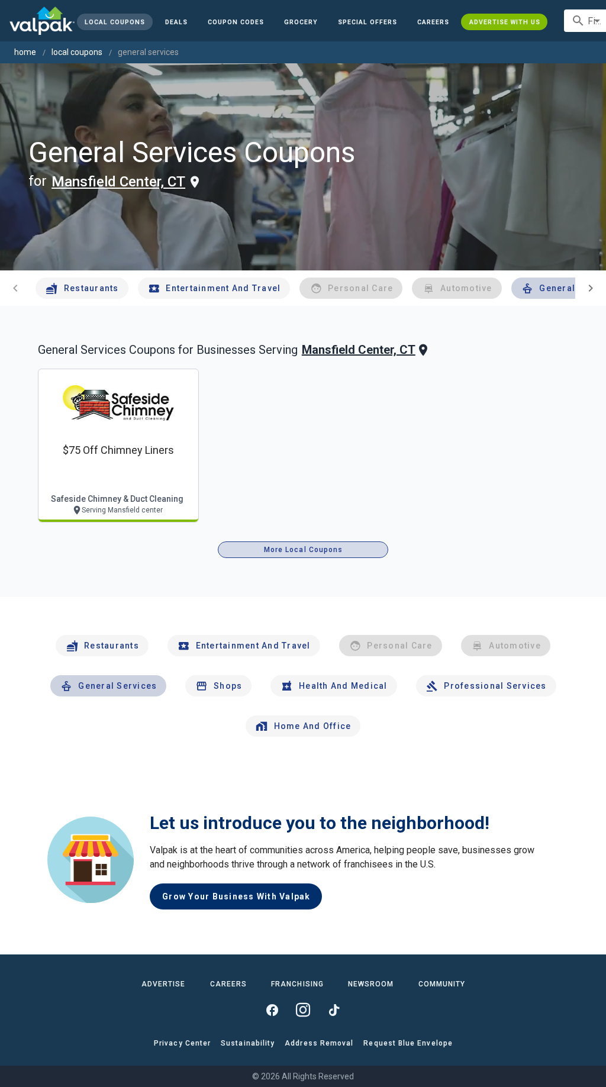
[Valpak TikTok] (333, 1010)
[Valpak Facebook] (272, 1010)
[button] (367, 22)
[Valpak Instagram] (303, 1010)
